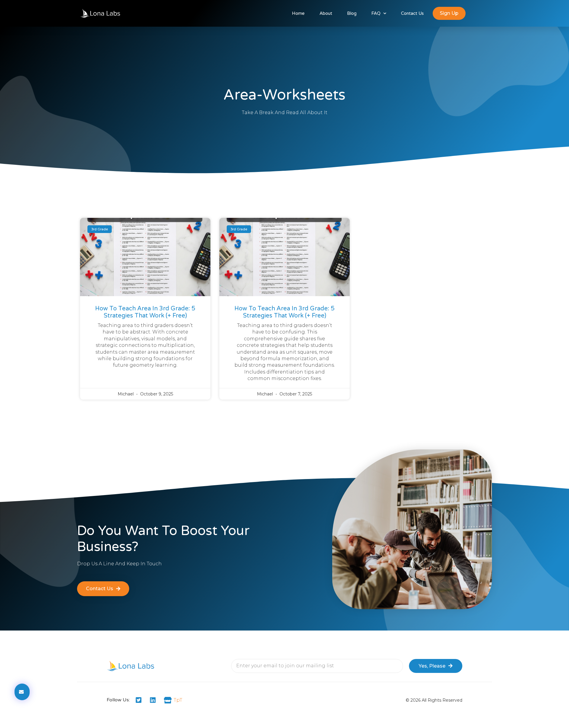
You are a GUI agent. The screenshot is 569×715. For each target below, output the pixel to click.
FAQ (376, 13)
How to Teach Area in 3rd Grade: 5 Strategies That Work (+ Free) (145, 312)
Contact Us (412, 13)
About (325, 13)
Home (298, 13)
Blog (352, 13)
